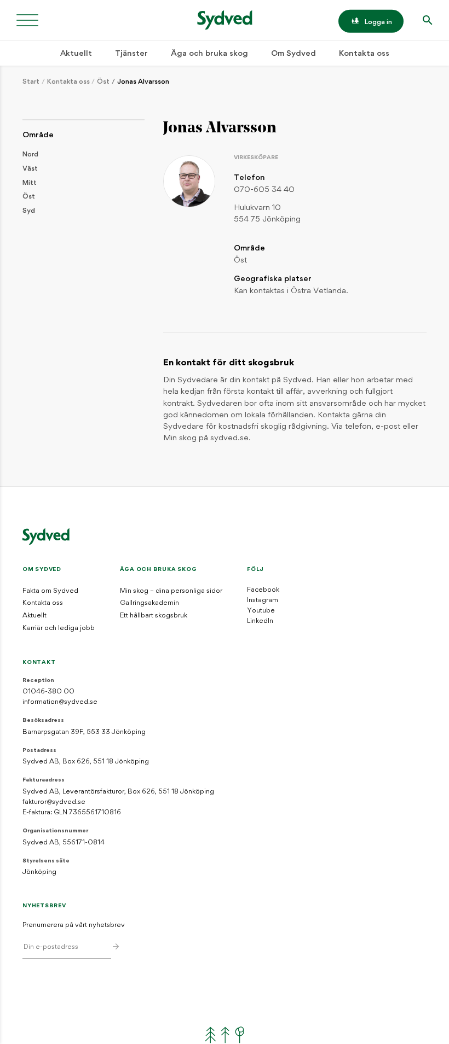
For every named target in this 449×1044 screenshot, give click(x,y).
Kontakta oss (364, 54)
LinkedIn (260, 621)
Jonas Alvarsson (143, 82)
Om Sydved (293, 54)
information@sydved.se (59, 702)
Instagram (262, 600)
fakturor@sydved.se (53, 802)
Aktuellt (76, 54)
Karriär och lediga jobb (58, 628)
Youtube (261, 611)
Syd (28, 211)
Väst (30, 169)
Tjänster (131, 54)
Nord (30, 154)
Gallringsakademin (149, 603)
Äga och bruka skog (209, 54)
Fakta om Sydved (50, 591)
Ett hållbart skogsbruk (153, 616)
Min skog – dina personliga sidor (171, 591)
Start (30, 82)
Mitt (29, 183)
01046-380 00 (48, 692)
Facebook (263, 590)
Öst (103, 82)
